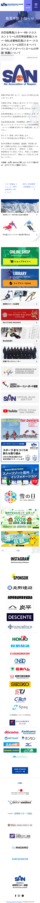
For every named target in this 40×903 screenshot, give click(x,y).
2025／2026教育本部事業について (28, 186)
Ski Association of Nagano (14, 902)
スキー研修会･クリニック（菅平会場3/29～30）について (11, 188)
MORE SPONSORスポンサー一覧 (20, 770)
